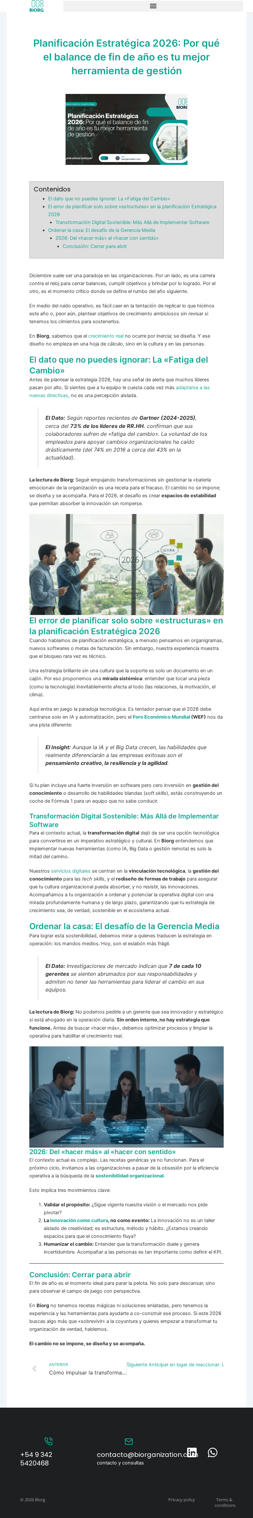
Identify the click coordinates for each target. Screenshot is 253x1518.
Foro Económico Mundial (161, 717)
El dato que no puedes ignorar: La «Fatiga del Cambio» (109, 199)
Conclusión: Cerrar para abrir (95, 246)
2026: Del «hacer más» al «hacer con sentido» (107, 238)
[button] (153, 6)
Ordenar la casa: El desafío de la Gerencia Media (101, 230)
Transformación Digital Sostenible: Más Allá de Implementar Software (132, 222)
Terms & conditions (225, 1502)
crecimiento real (106, 336)
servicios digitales (71, 871)
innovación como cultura (79, 1220)
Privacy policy (181, 1500)
